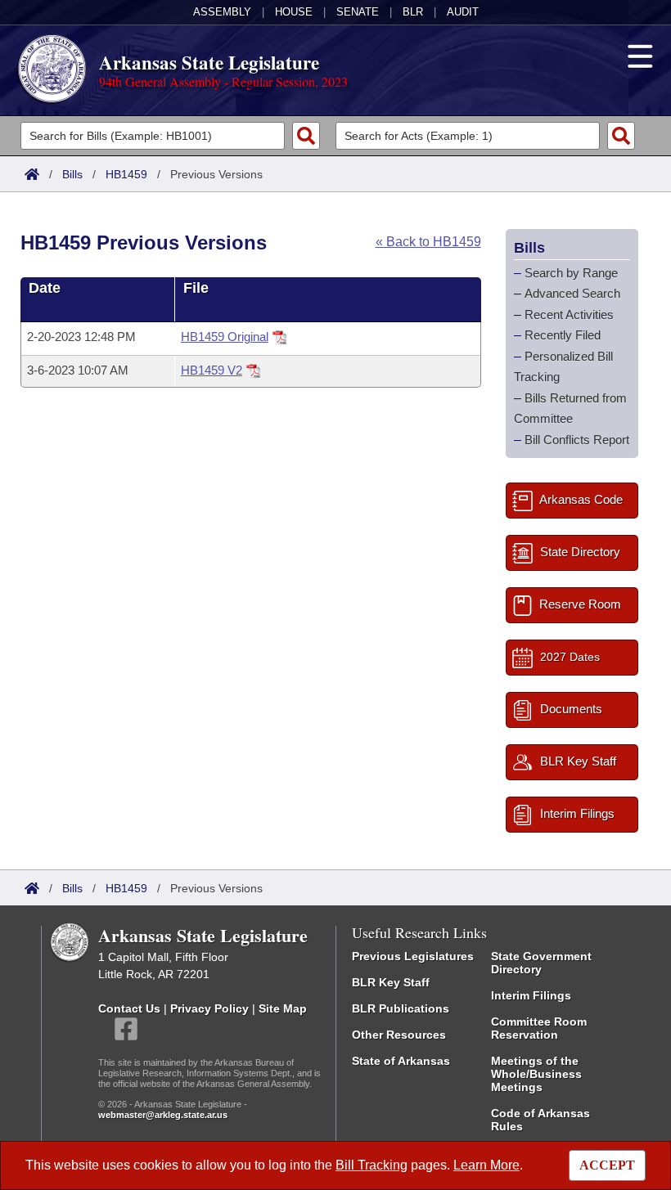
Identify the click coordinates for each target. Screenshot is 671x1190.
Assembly (222, 12)
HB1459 (126, 174)
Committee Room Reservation (539, 1028)
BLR (413, 12)
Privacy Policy (209, 1008)
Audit (463, 12)
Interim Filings (531, 995)
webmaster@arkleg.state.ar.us (162, 1115)
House (294, 12)
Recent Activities (569, 314)
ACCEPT (607, 1165)
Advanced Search (572, 293)
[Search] (306, 136)
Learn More (486, 1165)
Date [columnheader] (45, 288)
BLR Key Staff (391, 982)
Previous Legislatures (413, 956)
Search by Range (571, 273)
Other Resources (399, 1034)
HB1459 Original (224, 337)
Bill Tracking (372, 1165)
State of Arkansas (401, 1060)
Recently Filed (563, 335)
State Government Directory (541, 963)
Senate (357, 12)
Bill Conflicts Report (577, 440)
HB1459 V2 (211, 370)
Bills (72, 174)
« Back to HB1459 (428, 242)
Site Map (283, 1008)
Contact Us (129, 1008)
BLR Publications (400, 1008)
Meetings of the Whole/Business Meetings (536, 1073)
